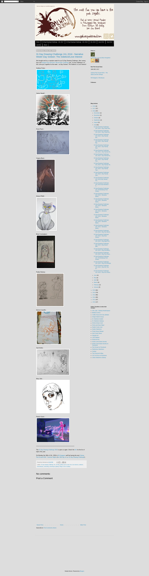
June (95, 275)
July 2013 (109, 42)
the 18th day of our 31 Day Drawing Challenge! (71, 457)
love (71, 464)
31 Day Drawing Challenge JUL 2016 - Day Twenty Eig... (101, 141)
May (95, 277)
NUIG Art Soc (95, 339)
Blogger (82, 571)
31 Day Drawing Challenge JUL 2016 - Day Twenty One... (101, 174)
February (96, 285)
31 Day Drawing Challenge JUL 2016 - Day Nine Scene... (101, 236)
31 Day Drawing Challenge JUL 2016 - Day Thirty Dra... (102, 131)
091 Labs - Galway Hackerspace (101, 310)
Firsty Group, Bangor (98, 331)
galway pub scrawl (64, 464)
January (96, 287)
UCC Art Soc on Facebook (99, 355)
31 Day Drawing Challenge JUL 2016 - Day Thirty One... (102, 127)
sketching (46, 466)
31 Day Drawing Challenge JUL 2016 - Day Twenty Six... (102, 151)
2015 (94, 290)
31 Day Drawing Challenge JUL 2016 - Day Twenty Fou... (101, 159)
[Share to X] (61, 462)
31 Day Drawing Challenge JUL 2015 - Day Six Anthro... (102, 249)
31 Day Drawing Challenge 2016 (48, 449)
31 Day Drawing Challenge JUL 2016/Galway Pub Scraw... (101, 190)
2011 (94, 299)
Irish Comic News (97, 333)
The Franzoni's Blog (97, 353)
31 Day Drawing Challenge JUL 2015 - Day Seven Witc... (101, 245)
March (96, 282)
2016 (94, 111)
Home (38, 42)
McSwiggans (61, 455)
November (97, 115)
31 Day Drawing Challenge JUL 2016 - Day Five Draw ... (102, 253)
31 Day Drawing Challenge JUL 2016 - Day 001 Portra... (102, 271)
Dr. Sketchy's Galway (98, 321)
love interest (75, 464)
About (45, 45)
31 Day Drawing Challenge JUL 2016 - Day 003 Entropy (102, 262)
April (95, 280)
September (97, 120)
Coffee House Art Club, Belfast (100, 315)
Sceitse (94, 351)
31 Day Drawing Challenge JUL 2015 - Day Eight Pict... (102, 240)
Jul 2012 (38, 45)
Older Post (83, 525)
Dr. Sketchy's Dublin (97, 319)
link (76, 449)
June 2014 (101, 42)
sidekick (81, 464)
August (96, 122)
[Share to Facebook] (63, 462)
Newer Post (40, 525)
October (96, 117)
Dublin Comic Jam (97, 327)
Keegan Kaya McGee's (48, 62)
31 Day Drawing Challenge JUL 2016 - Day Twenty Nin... (101, 136)
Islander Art (95, 335)
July (95, 125)
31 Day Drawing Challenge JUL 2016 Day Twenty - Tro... (101, 179)
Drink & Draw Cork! (97, 323)
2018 (94, 106)
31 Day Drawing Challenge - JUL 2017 (53, 42)
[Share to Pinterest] (65, 462)
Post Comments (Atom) (50, 528)
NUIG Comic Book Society (99, 341)
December (97, 113)
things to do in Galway (64, 466)
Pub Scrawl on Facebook (99, 347)
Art (54, 464)
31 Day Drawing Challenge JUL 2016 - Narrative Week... (101, 195)
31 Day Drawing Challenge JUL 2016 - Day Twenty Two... (101, 168)
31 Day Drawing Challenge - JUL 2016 (77, 42)
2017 (94, 108)
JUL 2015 (93, 42)
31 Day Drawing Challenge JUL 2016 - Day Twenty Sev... (101, 146)
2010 (94, 302)
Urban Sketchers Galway (99, 357)
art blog (57, 464)
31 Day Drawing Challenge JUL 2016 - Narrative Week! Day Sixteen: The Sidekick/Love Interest (59, 55)
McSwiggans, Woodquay (97, 78)
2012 (94, 297)
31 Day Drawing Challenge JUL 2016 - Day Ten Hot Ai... (102, 231)
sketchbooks (40, 466)
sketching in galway (54, 466)
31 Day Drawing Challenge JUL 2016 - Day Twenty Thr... (102, 164)
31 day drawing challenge (47, 464)
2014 (94, 292)
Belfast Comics (96, 312)
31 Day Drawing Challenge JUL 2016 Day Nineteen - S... (101, 184)
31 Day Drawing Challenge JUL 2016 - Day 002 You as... (101, 267)
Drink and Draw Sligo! (98, 325)
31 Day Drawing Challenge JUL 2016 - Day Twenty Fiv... (102, 154)
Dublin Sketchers (97, 329)
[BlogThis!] (59, 462)
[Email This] (57, 462)
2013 (94, 295)
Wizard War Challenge (62, 62)
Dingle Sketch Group (98, 317)
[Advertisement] (99, 392)
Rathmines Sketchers (98, 349)
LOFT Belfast (95, 337)
